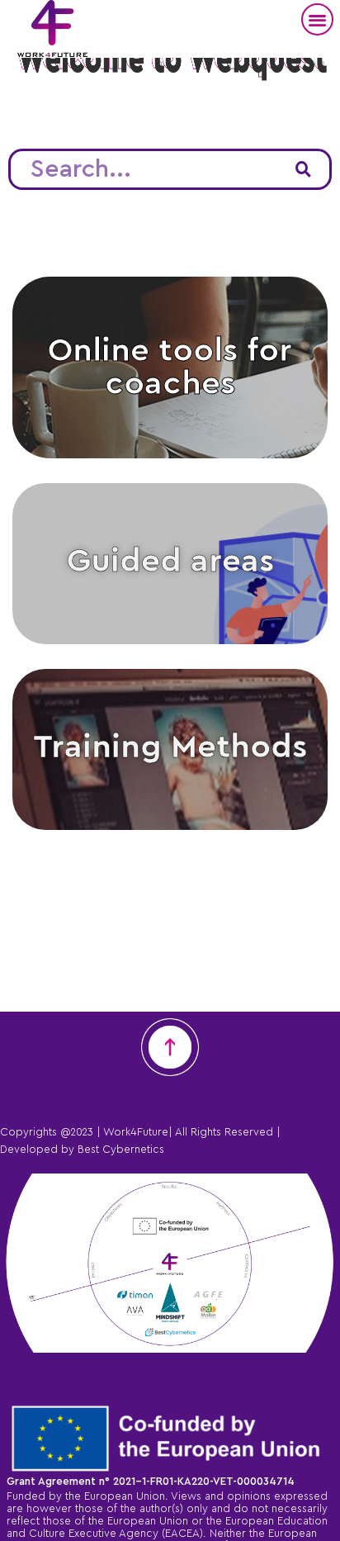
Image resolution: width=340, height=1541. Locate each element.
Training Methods (170, 747)
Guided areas (170, 561)
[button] (317, 19)
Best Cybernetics (121, 1148)
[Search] (302, 169)
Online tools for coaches (170, 367)
